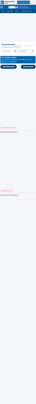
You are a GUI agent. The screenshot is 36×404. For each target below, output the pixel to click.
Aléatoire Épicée (26, 11)
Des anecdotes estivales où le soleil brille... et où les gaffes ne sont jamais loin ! (16, 59)
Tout (3, 11)
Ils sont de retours (8, 44)
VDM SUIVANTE (28, 67)
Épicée (17, 11)
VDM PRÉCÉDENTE (8, 67)
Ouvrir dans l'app (23, 2)
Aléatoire (10, 11)
